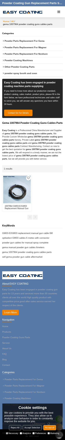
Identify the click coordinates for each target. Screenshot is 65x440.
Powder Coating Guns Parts (16, 337)
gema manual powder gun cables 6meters (23, 247)
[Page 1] (29, 217)
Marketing (54, 433)
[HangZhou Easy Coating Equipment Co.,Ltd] (22, 12)
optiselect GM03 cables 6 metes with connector (25, 238)
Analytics (26, 433)
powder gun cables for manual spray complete (25, 242)
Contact (6, 365)
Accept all (49, 427)
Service (6, 343)
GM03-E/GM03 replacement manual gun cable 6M (27, 233)
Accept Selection (32, 427)
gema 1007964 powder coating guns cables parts (27, 252)
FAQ (4, 354)
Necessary (13, 433)
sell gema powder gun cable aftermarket (22, 257)
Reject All (15, 427)
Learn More (10, 312)
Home (6, 21)
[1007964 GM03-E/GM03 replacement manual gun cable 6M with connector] (17, 189)
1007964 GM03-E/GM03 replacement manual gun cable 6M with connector (16, 208)
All (12, 21)
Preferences (40, 433)
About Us (6, 348)
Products (6, 332)
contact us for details (18, 113)
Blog (4, 359)
